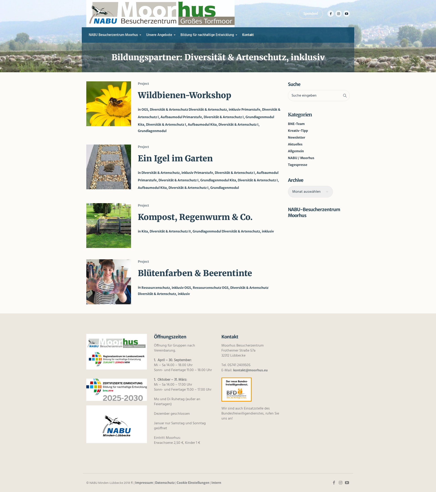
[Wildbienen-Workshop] (108, 103)
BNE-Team (296, 124)
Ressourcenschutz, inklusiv (162, 288)
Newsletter (296, 137)
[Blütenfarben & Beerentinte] (108, 281)
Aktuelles (295, 144)
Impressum (144, 483)
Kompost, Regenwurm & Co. (195, 217)
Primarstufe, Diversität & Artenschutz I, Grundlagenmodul (228, 117)
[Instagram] (338, 13)
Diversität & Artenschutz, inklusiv (215, 109)
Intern (216, 483)
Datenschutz (165, 483)
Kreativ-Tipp (298, 131)
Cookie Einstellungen (193, 483)
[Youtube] (346, 13)
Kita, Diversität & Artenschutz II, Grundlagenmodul (181, 231)
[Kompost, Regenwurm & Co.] (108, 225)
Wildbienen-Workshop (184, 95)
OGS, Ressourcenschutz (202, 288)
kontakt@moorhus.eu (250, 370)
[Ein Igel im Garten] (108, 167)
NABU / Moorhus (301, 158)
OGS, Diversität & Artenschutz (164, 109)
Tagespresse (297, 165)
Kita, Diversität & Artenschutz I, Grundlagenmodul (199, 188)
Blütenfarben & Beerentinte (195, 273)
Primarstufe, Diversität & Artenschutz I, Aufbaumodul (236, 173)
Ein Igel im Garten (175, 158)
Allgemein (296, 151)
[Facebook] (330, 13)
